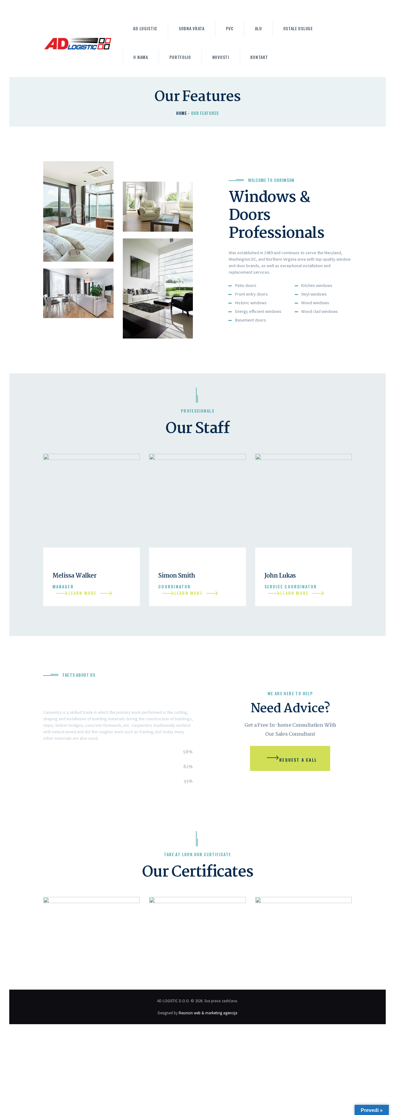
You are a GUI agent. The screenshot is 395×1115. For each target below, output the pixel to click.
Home (181, 113)
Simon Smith (176, 576)
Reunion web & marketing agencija (208, 1013)
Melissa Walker (74, 576)
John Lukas (280, 576)
